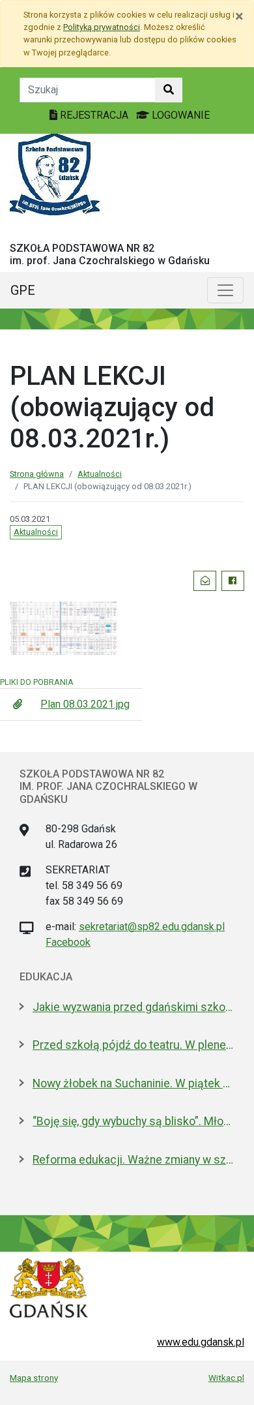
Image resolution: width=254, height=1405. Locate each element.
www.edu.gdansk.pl (200, 1342)
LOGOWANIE (179, 115)
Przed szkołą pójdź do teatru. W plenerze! (133, 1044)
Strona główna (37, 474)
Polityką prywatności (101, 27)
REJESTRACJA (94, 115)
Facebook (68, 942)
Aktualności (100, 474)
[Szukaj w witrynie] (168, 90)
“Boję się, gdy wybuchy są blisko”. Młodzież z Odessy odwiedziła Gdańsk (133, 1121)
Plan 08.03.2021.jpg (85, 704)
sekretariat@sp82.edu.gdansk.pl (152, 926)
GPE (22, 290)
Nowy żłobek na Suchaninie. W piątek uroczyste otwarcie (133, 1083)
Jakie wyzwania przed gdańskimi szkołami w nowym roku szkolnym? (133, 1007)
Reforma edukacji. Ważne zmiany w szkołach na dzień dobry (133, 1159)
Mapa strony (34, 1377)
